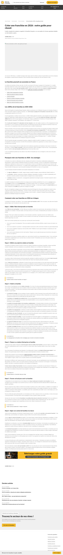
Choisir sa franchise (11, 96)
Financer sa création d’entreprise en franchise (15, 98)
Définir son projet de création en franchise (15, 94)
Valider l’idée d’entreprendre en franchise (15, 92)
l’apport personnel (28, 354)
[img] (11, 7)
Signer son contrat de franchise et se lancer (15, 102)
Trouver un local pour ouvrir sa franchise (15, 100)
